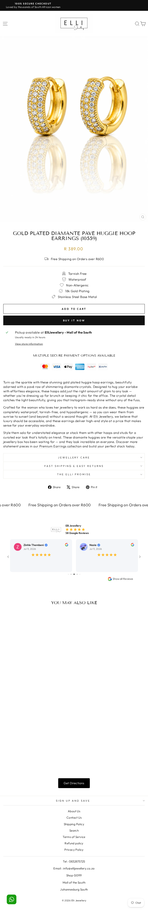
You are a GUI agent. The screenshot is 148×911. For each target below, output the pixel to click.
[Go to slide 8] (77, 574)
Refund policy (74, 843)
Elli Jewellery (103, 416)
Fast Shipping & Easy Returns (74, 465)
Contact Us (74, 817)
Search (74, 830)
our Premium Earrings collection (57, 446)
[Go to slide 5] (68, 574)
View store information (29, 343)
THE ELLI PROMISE (74, 474)
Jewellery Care (74, 457)
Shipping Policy (74, 824)
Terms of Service (74, 837)
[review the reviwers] (66, 545)
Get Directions (74, 783)
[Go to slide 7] (74, 574)
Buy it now (74, 320)
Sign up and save (73, 800)
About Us (74, 811)
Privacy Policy (74, 849)
